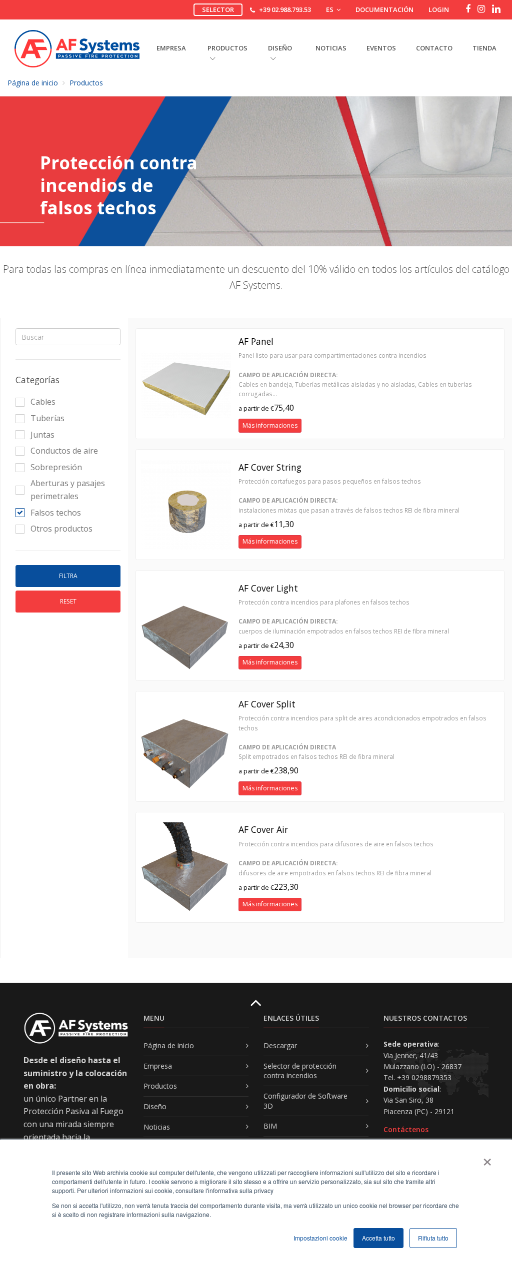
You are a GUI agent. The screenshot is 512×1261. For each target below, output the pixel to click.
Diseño (155, 1106)
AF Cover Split (267, 704)
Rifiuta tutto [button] (433, 1238)
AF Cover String (270, 467)
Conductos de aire (64, 450)
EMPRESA (171, 47)
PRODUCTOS (228, 47)
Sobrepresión (56, 467)
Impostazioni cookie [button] (321, 1238)
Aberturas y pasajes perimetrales (67, 490)
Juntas (42, 434)
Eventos (381, 47)
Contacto (434, 47)
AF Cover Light (268, 588)
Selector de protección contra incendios (300, 1071)
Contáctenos (406, 1129)
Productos (86, 82)
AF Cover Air (263, 829)
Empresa (158, 1066)
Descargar (280, 1045)
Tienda (484, 47)
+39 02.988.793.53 (285, 9)
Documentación (385, 9)
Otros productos (61, 528)
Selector (218, 9)
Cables (43, 401)
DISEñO (280, 47)
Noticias (331, 47)
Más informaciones (270, 425)
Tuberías (47, 418)
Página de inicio (33, 82)
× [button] (487, 1158)
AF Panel (256, 341)
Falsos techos (55, 512)
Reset (68, 601)
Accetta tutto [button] (378, 1238)
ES (330, 9)
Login (438, 9)
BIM (270, 1126)
